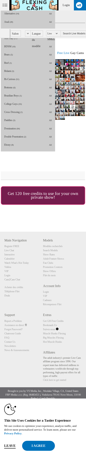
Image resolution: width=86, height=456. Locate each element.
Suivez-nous (49, 329)
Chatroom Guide (12, 333)
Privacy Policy (13, 433)
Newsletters (10, 346)
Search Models (50, 250)
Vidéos (7, 267)
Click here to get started (54, 380)
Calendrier (9, 258)
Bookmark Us (50, 325)
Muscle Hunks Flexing (54, 333)
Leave (10, 445)
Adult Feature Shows (53, 258)
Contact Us (9, 341)
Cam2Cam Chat (12, 279)
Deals (7, 295)
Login (66, 5)
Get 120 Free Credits (53, 321)
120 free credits (28, 193)
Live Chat (9, 250)
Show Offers (49, 271)
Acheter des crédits (13, 287)
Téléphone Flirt (11, 291)
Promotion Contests (53, 267)
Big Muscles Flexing (53, 337)
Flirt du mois (49, 275)
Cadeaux (47, 300)
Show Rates (49, 254)
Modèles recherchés (53, 246)
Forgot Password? (13, 329)
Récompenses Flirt (52, 304)
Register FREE (11, 246)
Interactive (9, 254)
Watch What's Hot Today (16, 262)
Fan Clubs (48, 262)
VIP (6, 271)
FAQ (6, 337)
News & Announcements (16, 350)
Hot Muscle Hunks (52, 341)
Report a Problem (13, 321)
